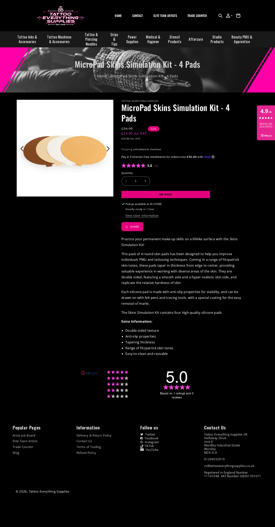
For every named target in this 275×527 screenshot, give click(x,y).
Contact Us (84, 441)
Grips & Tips (114, 39)
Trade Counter (23, 447)
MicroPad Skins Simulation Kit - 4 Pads (144, 76)
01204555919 (214, 459)
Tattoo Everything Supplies (49, 491)
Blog (16, 453)
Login (190, 20)
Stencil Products (174, 39)
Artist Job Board (24, 435)
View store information (142, 215)
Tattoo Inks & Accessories (27, 39)
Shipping (126, 149)
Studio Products (217, 39)
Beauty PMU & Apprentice (242, 39)
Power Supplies (132, 39)
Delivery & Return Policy (94, 435)
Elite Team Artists (25, 441)
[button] (220, 15)
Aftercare (196, 39)
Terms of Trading (89, 447)
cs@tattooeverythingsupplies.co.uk (229, 466)
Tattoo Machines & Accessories (59, 39)
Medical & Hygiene (153, 39)
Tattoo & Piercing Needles (91, 39)
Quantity (127, 173)
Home (102, 76)
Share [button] (134, 227)
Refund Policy (86, 453)
